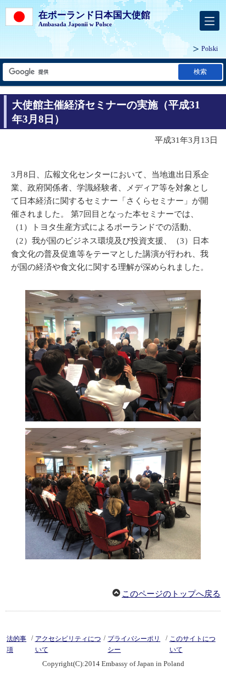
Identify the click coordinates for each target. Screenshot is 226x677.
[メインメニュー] (209, 21)
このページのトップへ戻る (171, 593)
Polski (209, 49)
